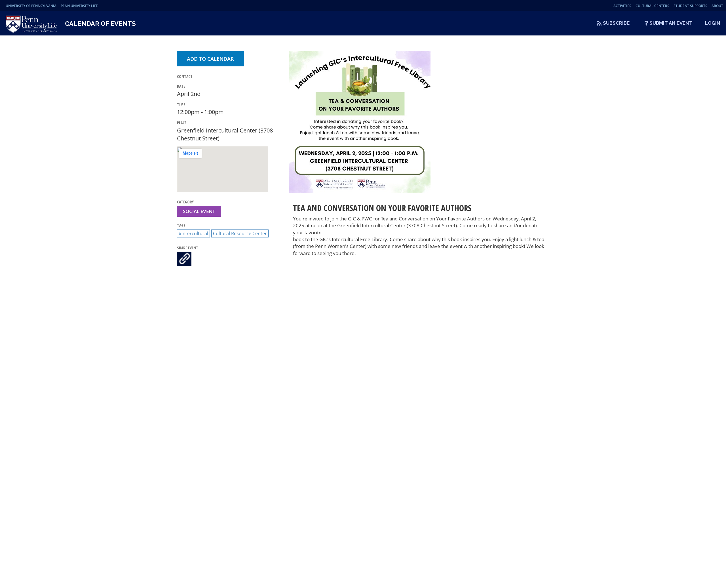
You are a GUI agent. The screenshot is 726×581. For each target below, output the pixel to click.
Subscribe (616, 23)
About (717, 5)
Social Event (199, 211)
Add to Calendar (210, 58)
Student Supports (690, 5)
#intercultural (193, 233)
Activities (622, 5)
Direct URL (184, 259)
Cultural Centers (652, 5)
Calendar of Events (100, 23)
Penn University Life (79, 5)
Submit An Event (671, 23)
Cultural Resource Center (240, 233)
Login (712, 23)
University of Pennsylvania (31, 5)
